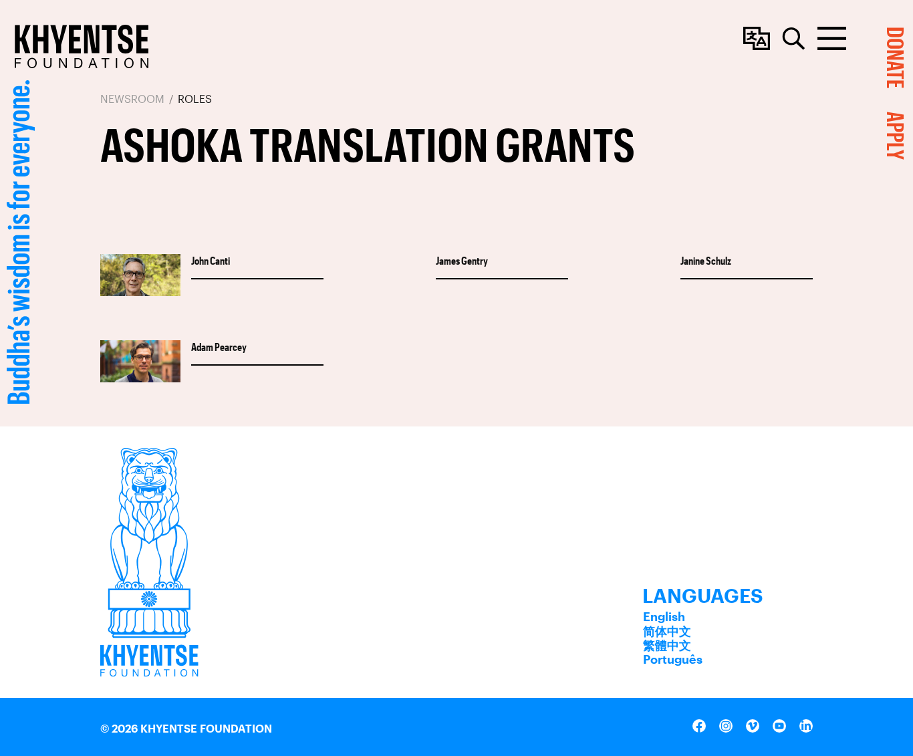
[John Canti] (140, 275)
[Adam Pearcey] (140, 362)
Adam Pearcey (219, 346)
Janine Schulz (705, 260)
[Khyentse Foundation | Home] (81, 46)
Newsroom (132, 98)
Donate (896, 57)
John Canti (210, 260)
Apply (896, 136)
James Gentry (462, 260)
